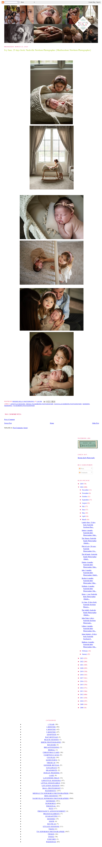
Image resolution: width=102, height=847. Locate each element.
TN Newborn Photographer (24, 405)
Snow (51, 821)
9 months (51, 732)
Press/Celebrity (51, 814)
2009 (82, 704)
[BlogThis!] (49, 402)
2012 (82, 694)
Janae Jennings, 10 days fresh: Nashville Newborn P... (89, 636)
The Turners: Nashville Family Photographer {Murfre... (89, 540)
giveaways (51, 768)
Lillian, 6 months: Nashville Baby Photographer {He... (89, 628)
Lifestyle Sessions (17, 404)
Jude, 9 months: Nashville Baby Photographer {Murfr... (90, 572)
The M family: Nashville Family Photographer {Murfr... (89, 556)
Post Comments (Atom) (20, 428)
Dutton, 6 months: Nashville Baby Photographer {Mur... (89, 564)
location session (51, 785)
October (85, 496)
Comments (83, 472)
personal (51, 806)
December (85, 490)
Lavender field (51, 778)
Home (52, 423)
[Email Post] (44, 401)
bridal (51, 750)
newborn (86, 404)
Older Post (95, 423)
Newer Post (8, 423)
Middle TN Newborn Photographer (39, 404)
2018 (82, 675)
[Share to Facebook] (52, 402)
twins (51, 837)
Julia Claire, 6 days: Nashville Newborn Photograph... (89, 620)
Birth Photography (51, 742)
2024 (82, 487)
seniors (51, 819)
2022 (82, 661)
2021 (82, 665)
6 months (51, 729)
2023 (82, 658)
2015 (82, 684)
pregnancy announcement (51, 811)
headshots (51, 770)
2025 (82, 484)
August (84, 503)
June (83, 510)
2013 (82, 691)
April (84, 516)
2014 (82, 688)
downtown (51, 760)
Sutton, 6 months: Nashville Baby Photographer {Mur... (89, 532)
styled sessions (51, 826)
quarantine (51, 816)
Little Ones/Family (50, 783)
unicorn (51, 839)
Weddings (51, 842)
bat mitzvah (51, 737)
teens (51, 829)
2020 (82, 668)
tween (51, 834)
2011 (82, 698)
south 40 (51, 824)
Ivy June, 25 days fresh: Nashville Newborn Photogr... (89, 604)
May (83, 513)
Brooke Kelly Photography (86, 458)
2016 (82, 681)
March (84, 519)
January (84, 654)
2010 (82, 701)
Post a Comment (9, 419)
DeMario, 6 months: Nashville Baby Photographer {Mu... (89, 588)
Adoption (51, 734)
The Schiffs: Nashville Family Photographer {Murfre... (89, 612)
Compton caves (51, 755)
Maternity (50, 791)
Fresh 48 (51, 763)
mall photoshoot (51, 788)
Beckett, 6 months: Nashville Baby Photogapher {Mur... (89, 580)
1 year (51, 724)
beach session (51, 739)
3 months (51, 727)
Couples (51, 757)
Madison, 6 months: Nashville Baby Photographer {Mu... (89, 644)
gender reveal (51, 765)
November (85, 493)
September (85, 500)
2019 (82, 671)
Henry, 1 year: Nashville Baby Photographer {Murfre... (89, 596)
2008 (82, 707)
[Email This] (47, 402)
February (85, 651)
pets (51, 808)
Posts (82, 468)
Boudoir (51, 745)
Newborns (8, 405)
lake (51, 775)
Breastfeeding (51, 747)
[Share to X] (51, 402)
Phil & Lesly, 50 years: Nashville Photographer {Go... (89, 548)
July (83, 506)
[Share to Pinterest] (54, 402)
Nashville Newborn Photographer (68, 404)
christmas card (51, 752)
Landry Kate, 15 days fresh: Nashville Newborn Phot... (88, 524)
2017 (82, 678)
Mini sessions (51, 796)
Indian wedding (52, 773)
